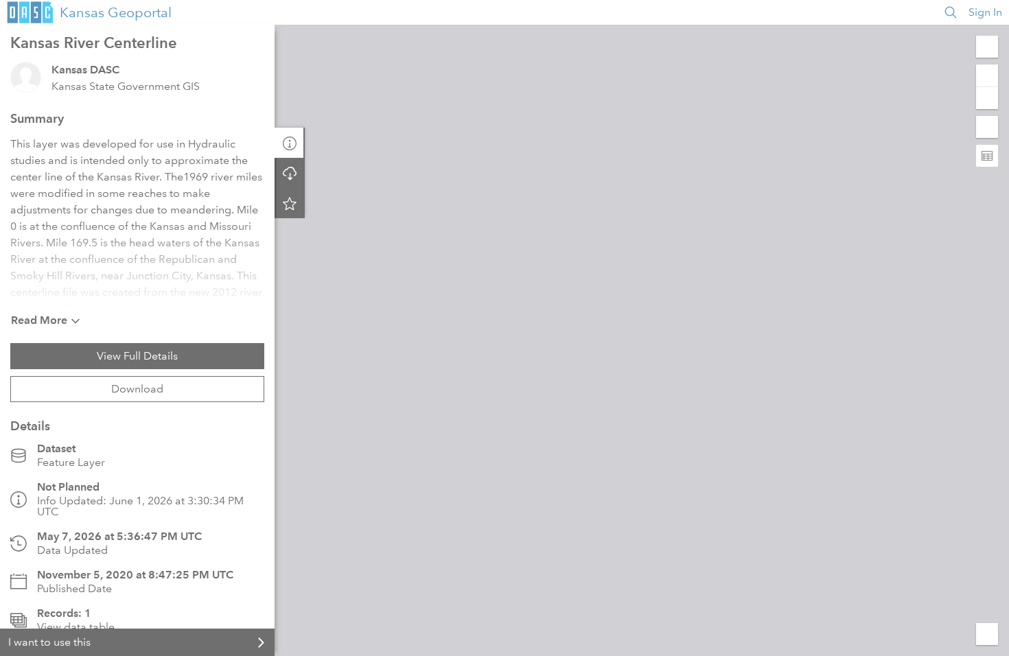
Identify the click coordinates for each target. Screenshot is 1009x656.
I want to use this (49, 641)
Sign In (985, 12)
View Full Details (137, 355)
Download (137, 388)
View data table (76, 626)
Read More (39, 320)
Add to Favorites (290, 203)
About (290, 143)
